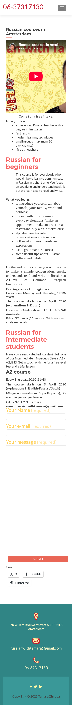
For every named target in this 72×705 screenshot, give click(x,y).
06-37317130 (23, 7)
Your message (31, 442)
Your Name (28, 410)
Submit (38, 558)
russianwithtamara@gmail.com (36, 648)
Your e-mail (28, 426)
